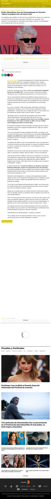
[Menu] (49, 4)
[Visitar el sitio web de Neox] (17, 486)
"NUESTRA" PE (4, 383)
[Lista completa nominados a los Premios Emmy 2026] (38, 461)
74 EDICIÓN (4, 421)
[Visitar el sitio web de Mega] (28, 486)
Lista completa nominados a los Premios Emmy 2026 (37, 471)
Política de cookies (25, 495)
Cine (26, 6)
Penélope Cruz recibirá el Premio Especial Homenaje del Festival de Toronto (20, 387)
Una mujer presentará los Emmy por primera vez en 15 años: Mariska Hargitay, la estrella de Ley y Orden (13, 449)
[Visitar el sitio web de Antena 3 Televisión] (5, 486)
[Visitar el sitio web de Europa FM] (45, 486)
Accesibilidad (41, 495)
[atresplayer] (43, 3)
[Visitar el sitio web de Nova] (22, 486)
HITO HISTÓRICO (5, 446)
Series (3, 6)
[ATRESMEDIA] (25, 482)
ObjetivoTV (3, 318)
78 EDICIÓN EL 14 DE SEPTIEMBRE (9, 469)
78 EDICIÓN (28, 469)
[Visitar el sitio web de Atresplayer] (25, 489)
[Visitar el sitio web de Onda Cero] (39, 486)
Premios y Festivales (18, 6)
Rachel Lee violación (40, 1)
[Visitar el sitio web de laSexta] (11, 486)
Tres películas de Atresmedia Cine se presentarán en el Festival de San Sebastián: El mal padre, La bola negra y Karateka (24, 425)
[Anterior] (10, 1)
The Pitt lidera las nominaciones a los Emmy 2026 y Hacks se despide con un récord (12, 471)
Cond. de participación (33, 495)
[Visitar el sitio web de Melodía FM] (18, 489)
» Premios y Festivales (10, 318)
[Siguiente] (49, 1)
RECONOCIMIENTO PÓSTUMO (33, 446)
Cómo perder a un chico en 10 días (18, 1)
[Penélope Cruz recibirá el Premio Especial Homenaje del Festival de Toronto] (25, 369)
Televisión (8, 6)
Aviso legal (9, 495)
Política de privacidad (16, 495)
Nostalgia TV (31, 6)
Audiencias (43, 6)
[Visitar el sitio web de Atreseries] (34, 486)
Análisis (38, 6)
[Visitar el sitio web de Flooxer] (32, 489)
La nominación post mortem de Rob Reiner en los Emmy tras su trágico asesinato (37, 448)
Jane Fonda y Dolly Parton (31, 1)
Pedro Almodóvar (7, 221)
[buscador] (46, 3)
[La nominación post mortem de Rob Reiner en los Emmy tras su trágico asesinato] (38, 438)
